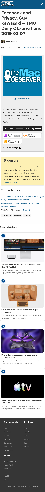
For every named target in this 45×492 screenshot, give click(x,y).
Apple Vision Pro (10, 461)
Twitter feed (28, 210)
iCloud (6, 479)
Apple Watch (8, 465)
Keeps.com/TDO (11, 182)
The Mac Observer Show (32, 47)
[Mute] (33, 129)
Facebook (7, 215)
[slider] (38, 128)
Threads (7, 439)
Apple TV (7, 468)
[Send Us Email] (19, 148)
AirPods (27, 446)
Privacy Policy (9, 450)
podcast (17, 215)
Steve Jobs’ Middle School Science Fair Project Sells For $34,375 (22, 311)
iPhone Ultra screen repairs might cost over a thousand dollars (19, 356)
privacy (27, 215)
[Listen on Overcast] (32, 137)
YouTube (7, 435)
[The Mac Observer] (7, 4)
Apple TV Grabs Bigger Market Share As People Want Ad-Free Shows (22, 401)
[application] (22, 128)
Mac (25, 435)
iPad (25, 443)
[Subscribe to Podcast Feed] (12, 143)
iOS (5, 472)
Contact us (8, 443)
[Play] (5, 129)
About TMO (8, 446)
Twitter (6, 428)
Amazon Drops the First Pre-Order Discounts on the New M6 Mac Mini (22, 265)
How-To (27, 432)
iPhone (26, 439)
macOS (6, 476)
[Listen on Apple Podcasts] (12, 137)
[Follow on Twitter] (16, 148)
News (26, 428)
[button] (37, 4)
